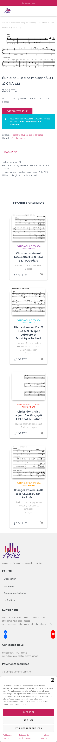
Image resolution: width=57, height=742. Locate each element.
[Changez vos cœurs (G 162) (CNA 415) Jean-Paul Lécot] (28, 462)
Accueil (5, 23)
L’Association (10, 579)
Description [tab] (10, 152)
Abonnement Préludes (15, 593)
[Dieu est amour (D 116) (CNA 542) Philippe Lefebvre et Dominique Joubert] (28, 302)
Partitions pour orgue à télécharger (24, 23)
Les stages (9, 586)
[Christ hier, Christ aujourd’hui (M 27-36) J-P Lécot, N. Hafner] (28, 386)
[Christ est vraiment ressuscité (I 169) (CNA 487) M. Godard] (28, 227)
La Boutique (9, 600)
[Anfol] (8, 11)
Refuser (29, 720)
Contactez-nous (28, 3)
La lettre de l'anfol (44, 624)
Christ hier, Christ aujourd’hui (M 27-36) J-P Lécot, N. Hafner (28, 415)
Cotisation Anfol (26, 121)
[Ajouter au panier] (41, 275)
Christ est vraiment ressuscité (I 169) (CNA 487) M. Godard (28, 257)
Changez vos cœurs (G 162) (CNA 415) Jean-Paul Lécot (28, 493)
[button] (52, 680)
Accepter (28, 712)
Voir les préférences (28, 728)
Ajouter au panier (15, 111)
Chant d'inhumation (20, 138)
